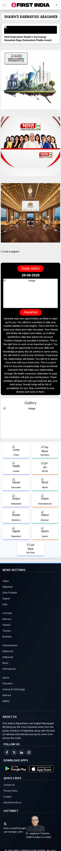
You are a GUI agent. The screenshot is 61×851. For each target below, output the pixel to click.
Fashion (6, 628)
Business (7, 640)
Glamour (6, 622)
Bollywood (7, 655)
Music (5, 666)
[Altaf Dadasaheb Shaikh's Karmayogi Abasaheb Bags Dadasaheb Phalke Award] (30, 30)
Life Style (7, 616)
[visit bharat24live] (30, 148)
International (8, 672)
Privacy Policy (11, 794)
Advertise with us (12, 806)
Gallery (5, 704)
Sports (5, 681)
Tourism (6, 634)
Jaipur (5, 584)
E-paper (8, 800)
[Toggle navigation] (4, 5)
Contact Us (9, 788)
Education (7, 687)
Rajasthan (7, 590)
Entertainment (9, 649)
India (4, 608)
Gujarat (6, 602)
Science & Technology (13, 693)
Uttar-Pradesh (9, 596)
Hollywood (7, 660)
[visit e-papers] (10, 254)
